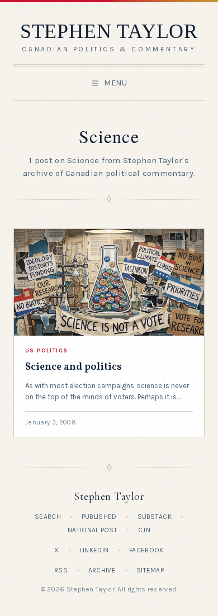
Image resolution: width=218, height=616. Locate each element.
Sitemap (150, 570)
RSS (61, 570)
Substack (155, 517)
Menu (115, 83)
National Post (92, 530)
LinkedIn (94, 550)
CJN (144, 530)
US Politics (46, 350)
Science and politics (73, 367)
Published (99, 517)
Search (48, 517)
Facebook (146, 550)
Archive (102, 570)
